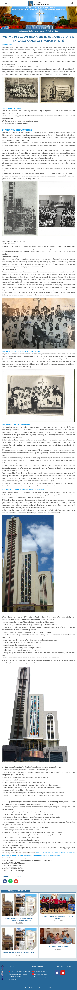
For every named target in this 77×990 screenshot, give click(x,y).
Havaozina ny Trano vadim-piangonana (19, 953)
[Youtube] (62, 972)
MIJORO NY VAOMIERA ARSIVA (58, 947)
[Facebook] (57, 972)
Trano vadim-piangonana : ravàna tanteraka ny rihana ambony (19, 919)
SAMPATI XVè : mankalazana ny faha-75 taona (57, 917)
